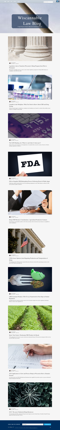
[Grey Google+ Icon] (8, 427)
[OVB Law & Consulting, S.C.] (57, 1)
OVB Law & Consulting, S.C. (33, 427)
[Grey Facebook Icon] (13, 427)
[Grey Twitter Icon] (10, 427)
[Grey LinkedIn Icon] (11, 427)
